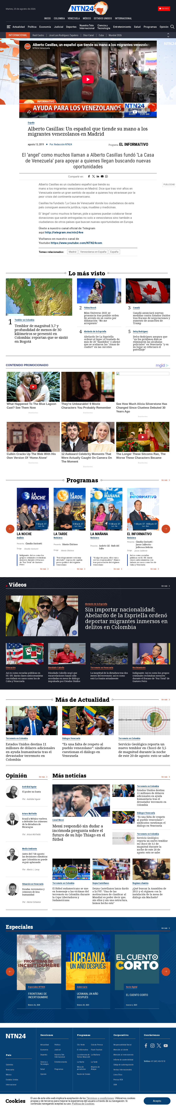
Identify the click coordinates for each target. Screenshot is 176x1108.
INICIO (47, 18)
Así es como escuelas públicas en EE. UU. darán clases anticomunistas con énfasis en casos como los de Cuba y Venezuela (143, 560)
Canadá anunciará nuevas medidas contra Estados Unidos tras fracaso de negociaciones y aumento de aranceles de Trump (151, 318)
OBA (115, 1085)
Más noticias (69, 775)
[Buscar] (172, 27)
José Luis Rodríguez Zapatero (63, 35)
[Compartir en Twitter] (93, 176)
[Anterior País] (168, 33)
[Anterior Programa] (10, 529)
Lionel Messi (58, 820)
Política (32, 26)
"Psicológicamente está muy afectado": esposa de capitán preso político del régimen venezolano (69, 561)
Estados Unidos (12, 1080)
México (8, 1075)
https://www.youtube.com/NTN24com (76, 243)
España (31, 123)
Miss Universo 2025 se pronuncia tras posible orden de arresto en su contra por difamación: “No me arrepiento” (101, 318)
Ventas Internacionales (122, 1070)
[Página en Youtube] (166, 1046)
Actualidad (19, 26)
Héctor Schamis (34, 902)
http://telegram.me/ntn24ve (64, 232)
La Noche (24, 534)
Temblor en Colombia (24, 320)
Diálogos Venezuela (71, 738)
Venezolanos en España (93, 251)
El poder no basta (31, 791)
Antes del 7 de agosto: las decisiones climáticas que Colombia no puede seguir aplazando (34, 858)
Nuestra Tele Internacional (87, 27)
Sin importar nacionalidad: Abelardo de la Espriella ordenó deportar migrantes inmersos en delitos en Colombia (126, 618)
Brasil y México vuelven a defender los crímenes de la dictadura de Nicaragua (34, 823)
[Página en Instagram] (152, 1046)
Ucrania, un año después (87, 995)
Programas (150, 26)
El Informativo (133, 144)
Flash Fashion (96, 1050)
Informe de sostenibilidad (123, 1060)
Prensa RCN (118, 1080)
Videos (17, 584)
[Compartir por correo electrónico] (102, 176)
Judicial (58, 26)
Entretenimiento (122, 26)
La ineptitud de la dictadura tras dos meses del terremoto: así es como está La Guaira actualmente (109, 675)
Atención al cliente (120, 1050)
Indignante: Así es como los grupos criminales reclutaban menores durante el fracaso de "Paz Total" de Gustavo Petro (33, 560)
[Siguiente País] (168, 36)
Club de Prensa (97, 1045)
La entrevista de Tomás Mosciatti (83, 1056)
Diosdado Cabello (56, 667)
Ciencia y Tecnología (103, 27)
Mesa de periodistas (81, 1068)
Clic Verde (81, 1045)
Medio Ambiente (29, 849)
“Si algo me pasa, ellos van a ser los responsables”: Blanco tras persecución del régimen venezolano (106, 561)
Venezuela (10, 1070)
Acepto (157, 1100)
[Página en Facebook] (146, 1046)
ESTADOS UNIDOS (103, 18)
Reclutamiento (139, 667)
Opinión (164, 26)
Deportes (71, 26)
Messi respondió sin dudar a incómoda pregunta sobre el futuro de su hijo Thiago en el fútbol (78, 832)
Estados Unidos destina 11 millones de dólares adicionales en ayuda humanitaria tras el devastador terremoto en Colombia (30, 751)
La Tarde (60, 534)
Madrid (72, 251)
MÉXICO (87, 18)
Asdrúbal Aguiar (29, 787)
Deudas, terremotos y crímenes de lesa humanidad (33, 892)
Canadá (136, 308)
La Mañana (99, 534)
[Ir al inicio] (19, 1041)
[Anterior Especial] (10, 971)
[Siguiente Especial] (166, 971)
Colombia (9, 1065)
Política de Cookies (83, 1103)
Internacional (11, 1085)
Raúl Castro (38, 35)
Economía (45, 26)
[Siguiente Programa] (166, 529)
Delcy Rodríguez (140, 331)
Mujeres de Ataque (95, 1068)
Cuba (101, 35)
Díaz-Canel (88, 35)
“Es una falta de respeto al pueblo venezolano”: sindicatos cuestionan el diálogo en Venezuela (86, 750)
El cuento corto (137, 995)
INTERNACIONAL (123, 18)
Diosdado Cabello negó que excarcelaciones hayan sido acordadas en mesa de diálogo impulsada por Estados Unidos (64, 677)
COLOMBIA (59, 18)
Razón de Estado (83, 1074)
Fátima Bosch (90, 308)
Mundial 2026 (115, 35)
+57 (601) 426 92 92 (158, 1061)
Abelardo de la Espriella (95, 331)
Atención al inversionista (123, 1055)
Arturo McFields (29, 813)
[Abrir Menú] (9, 27)
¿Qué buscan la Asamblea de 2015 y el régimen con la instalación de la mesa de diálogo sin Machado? (149, 893)
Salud (137, 26)
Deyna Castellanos (100, 883)
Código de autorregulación (123, 1065)
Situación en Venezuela (32, 884)
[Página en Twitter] (159, 1046)
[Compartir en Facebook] (89, 176)
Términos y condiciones (100, 1098)
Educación (10, 667)
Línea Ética (117, 1075)
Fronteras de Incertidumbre (38, 995)
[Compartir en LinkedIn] (98, 176)
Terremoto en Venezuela (101, 667)
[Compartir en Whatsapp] (106, 176)
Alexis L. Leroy (33, 869)
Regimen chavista (140, 883)
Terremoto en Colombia (17, 738)
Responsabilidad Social (122, 1045)
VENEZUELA (74, 18)
